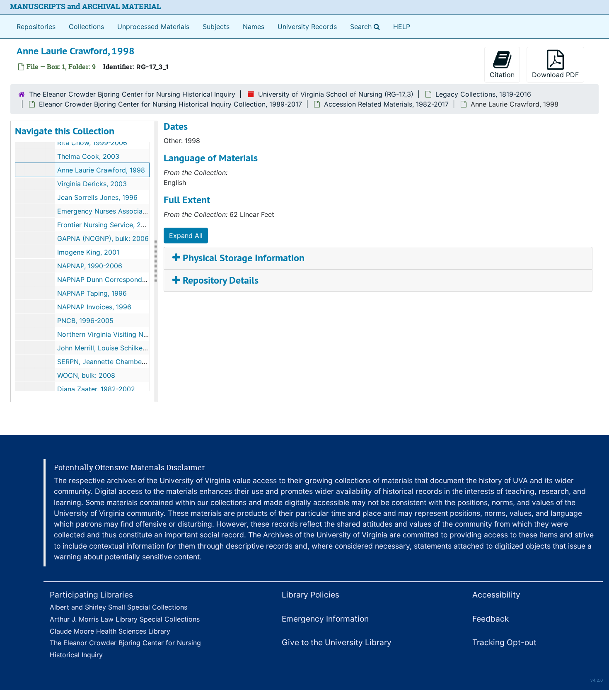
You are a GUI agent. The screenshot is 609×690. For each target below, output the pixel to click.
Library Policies (310, 595)
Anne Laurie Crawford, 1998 (101, 170)
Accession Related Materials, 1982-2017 (386, 104)
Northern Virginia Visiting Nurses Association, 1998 (137, 334)
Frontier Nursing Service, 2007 (105, 225)
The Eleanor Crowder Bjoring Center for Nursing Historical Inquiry (132, 94)
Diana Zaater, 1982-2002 (96, 389)
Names (253, 26)
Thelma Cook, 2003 (88, 156)
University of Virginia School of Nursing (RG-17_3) (335, 94)
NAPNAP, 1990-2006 (89, 266)
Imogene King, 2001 (88, 252)
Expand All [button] (186, 235)
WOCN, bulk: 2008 (86, 375)
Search (366, 26)
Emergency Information (325, 619)
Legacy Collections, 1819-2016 (483, 94)
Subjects (216, 26)
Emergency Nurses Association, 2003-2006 (125, 211)
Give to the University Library (337, 642)
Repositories (36, 26)
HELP (401, 26)
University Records (307, 26)
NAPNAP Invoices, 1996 (94, 307)
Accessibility (496, 595)
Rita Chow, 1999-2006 (92, 142)
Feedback (490, 619)
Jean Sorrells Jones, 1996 (97, 197)
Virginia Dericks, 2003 (92, 184)
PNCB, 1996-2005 (85, 320)
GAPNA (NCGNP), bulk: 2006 (103, 238)
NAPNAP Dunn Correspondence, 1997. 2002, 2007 (136, 279)
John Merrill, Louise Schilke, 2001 (109, 348)
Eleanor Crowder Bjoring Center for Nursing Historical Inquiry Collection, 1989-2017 (170, 104)
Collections (86, 26)
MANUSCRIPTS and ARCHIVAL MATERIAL (85, 6)
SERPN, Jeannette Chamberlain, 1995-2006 (125, 361)
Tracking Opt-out (504, 642)
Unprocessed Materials (153, 26)
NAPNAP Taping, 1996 (92, 293)
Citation (502, 74)
